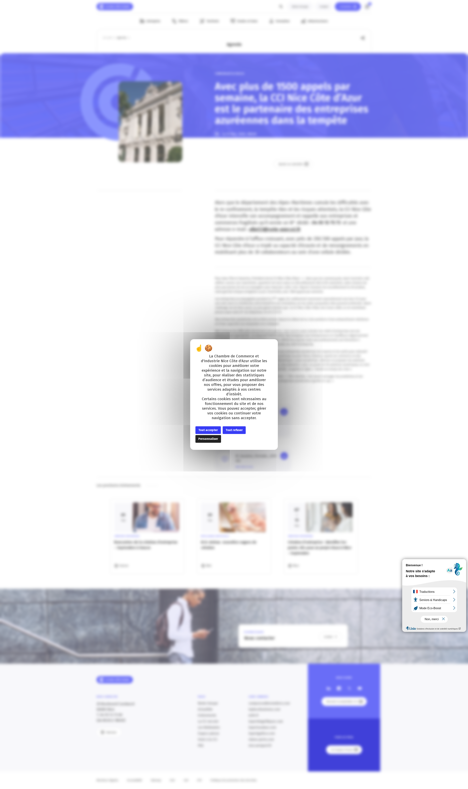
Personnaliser (208, 439)
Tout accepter (208, 430)
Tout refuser (234, 430)
